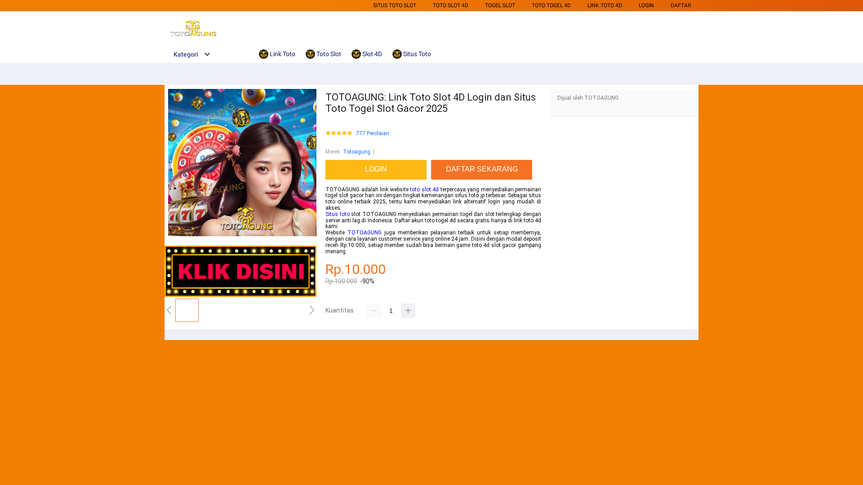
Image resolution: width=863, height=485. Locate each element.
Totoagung (356, 152)
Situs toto (337, 214)
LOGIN (646, 5)
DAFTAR (681, 5)
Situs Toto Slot (394, 5)
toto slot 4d (424, 189)
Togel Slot (500, 5)
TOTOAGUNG (364, 232)
